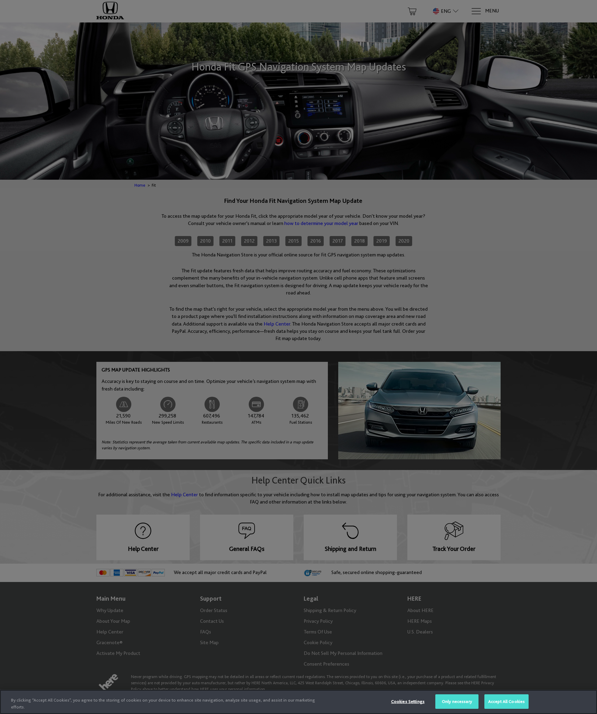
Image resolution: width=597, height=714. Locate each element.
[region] (298, 702)
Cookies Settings (408, 701)
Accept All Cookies (506, 701)
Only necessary (457, 701)
